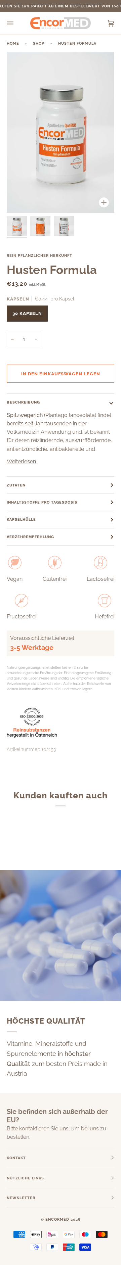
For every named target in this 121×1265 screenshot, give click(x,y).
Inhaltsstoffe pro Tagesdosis (42, 502)
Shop (38, 43)
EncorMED (57, 1219)
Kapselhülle (21, 519)
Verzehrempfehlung (30, 536)
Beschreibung (23, 402)
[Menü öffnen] (17, 23)
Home (13, 43)
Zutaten (16, 485)
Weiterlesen (21, 461)
